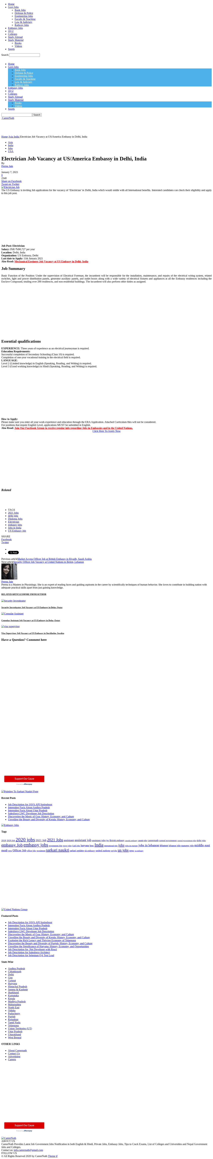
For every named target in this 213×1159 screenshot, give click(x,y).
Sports (11, 49)
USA (10, 151)
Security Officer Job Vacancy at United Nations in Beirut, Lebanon (48, 562)
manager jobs (187, 845)
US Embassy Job (17, 530)
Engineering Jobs (24, 16)
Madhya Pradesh (17, 1001)
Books (18, 43)
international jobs (111, 846)
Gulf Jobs (76, 846)
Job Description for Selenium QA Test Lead (31, 955)
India (10, 145)
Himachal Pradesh (17, 986)
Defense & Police (24, 13)
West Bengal (14, 1037)
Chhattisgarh (14, 971)
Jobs (10, 148)
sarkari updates (77, 850)
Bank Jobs (20, 10)
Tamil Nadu (14, 1022)
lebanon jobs (175, 845)
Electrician (13, 521)
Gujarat (12, 980)
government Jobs (55, 846)
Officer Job (19, 850)
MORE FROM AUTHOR (34, 594)
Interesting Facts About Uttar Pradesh (27, 810)
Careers (12, 1059)
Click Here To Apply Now (107, 431)
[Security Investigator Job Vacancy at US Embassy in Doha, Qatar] (13, 600)
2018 (3, 840)
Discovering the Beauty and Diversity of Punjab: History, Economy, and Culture (50, 943)
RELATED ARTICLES (12, 594)
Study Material (15, 40)
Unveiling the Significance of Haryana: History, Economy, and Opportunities (48, 946)
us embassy (139, 851)
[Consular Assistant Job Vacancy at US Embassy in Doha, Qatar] (12, 613)
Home (11, 4)
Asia (10, 142)
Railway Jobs (22, 25)
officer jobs (31, 851)
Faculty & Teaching (25, 19)
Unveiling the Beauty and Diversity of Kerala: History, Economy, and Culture (49, 819)
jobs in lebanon (148, 845)
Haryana (12, 983)
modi (4, 850)
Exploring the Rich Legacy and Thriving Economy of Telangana (42, 940)
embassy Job (12, 845)
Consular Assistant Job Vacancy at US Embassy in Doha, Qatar (30, 620)
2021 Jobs (13, 512)
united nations (103, 850)
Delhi (11, 974)
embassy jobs (15, 524)
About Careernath (17, 1050)
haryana (85, 845)
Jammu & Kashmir (18, 989)
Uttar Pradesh (15, 1031)
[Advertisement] (61, 127)
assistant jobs (99, 840)
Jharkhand (13, 992)
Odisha (11, 1010)
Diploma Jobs (15, 518)
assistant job (83, 840)
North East (13, 1007)
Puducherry (14, 1013)
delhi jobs (13, 515)
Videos (18, 46)
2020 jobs (25, 839)
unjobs (114, 851)
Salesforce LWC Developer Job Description (31, 813)
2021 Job (41, 840)
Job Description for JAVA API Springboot (30, 804)
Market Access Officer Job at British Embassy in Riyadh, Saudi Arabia (54, 559)
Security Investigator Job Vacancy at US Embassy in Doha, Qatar (32, 607)
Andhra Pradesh (16, 968)
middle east (202, 845)
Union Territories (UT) (20, 1028)
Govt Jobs (13, 7)
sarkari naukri (57, 850)
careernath (153, 840)
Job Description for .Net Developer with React (32, 949)
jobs (121, 845)
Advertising (14, 1056)
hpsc (92, 845)
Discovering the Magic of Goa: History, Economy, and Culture (41, 816)
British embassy (116, 840)
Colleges (12, 34)
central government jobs (186, 841)
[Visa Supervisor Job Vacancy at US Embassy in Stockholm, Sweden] (10, 626)
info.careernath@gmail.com (28, 1150)
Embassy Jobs (15, 28)
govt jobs (67, 846)
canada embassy (131, 841)
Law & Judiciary (23, 22)
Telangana (13, 1025)
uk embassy (90, 851)
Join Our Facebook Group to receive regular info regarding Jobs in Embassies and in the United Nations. (73, 428)
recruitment (41, 851)
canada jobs (142, 840)
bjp (107, 840)
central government (168, 840)
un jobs (123, 850)
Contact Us (14, 1053)
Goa (10, 977)
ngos (10, 851)
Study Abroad (15, 37)
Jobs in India (14, 527)
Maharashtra (14, 1004)
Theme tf (52, 1156)
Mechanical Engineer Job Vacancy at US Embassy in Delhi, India (51, 261)
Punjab (11, 1016)
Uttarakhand (14, 1034)
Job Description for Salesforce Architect (29, 952)
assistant (69, 840)
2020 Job (11, 840)
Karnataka (13, 995)
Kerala (11, 998)
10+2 (10, 31)
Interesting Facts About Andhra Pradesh (29, 807)
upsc (131, 850)
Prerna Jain (7, 166)
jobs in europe (131, 846)
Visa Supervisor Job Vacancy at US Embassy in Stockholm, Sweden (32, 633)
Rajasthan (13, 1019)
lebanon (164, 845)
